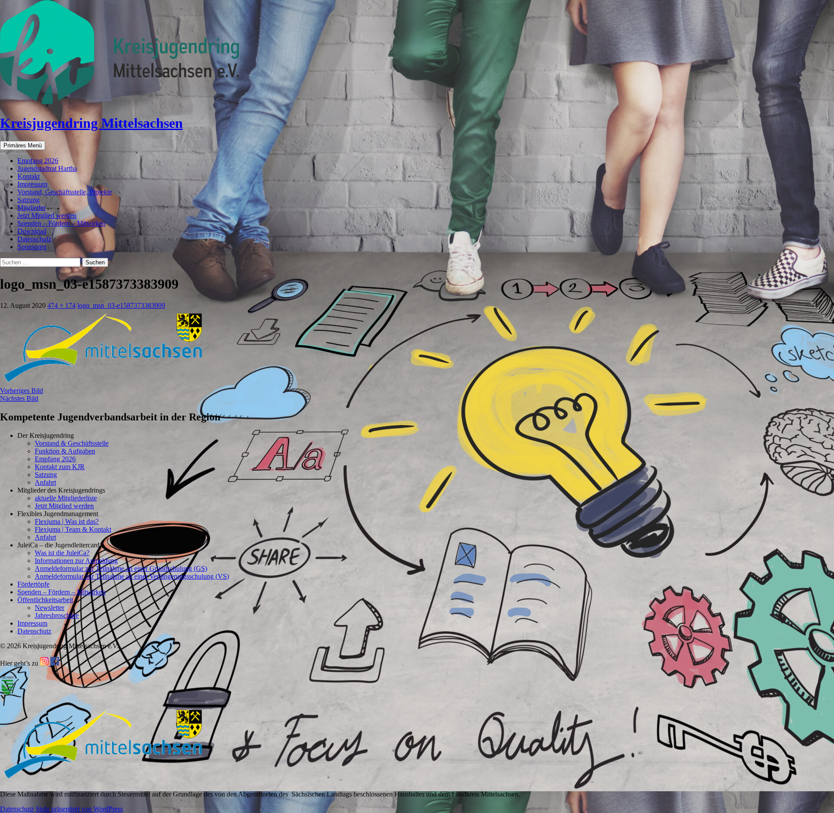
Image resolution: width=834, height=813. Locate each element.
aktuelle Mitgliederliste (66, 498)
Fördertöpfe (33, 584)
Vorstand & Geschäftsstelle (72, 443)
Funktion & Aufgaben (65, 451)
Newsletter (49, 607)
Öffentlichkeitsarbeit (45, 599)
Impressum (32, 184)
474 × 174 (61, 305)
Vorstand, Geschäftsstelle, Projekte (64, 192)
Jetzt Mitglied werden (46, 215)
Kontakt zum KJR (60, 466)
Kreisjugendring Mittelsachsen (91, 123)
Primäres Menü (22, 145)
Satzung (28, 199)
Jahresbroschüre (57, 615)
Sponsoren (31, 246)
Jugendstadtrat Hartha (47, 168)
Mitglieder (31, 207)
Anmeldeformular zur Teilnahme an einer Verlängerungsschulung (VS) (132, 576)
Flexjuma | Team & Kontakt (73, 529)
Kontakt (28, 176)
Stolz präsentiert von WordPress (79, 809)
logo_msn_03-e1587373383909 (121, 305)
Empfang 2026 (37, 160)
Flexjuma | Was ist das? (67, 521)
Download (31, 231)
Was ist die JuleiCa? (62, 552)
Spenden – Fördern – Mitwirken (61, 223)
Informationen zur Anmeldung (76, 560)
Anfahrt (45, 482)
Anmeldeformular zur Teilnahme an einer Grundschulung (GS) (121, 568)
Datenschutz (34, 239)
